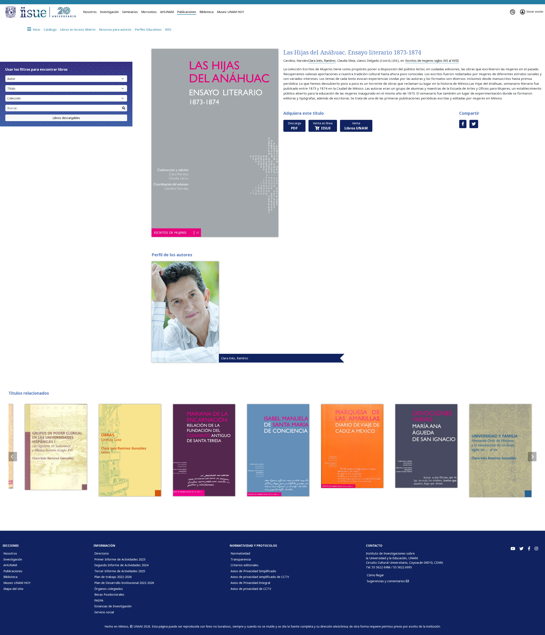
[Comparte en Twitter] (473, 124)
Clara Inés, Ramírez (322, 61)
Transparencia (241, 559)
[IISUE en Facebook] (529, 548)
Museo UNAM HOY (230, 12)
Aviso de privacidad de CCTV (251, 589)
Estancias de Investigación (113, 606)
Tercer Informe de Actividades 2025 (119, 571)
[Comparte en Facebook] (462, 124)
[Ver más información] (50, 447)
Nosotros (90, 12)
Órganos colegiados (108, 589)
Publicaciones (186, 12)
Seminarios (130, 12)
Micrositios (149, 12)
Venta (356, 125)
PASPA (98, 600)
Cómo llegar (375, 575)
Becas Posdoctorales (109, 594)
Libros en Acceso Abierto (78, 29)
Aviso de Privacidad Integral (250, 583)
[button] (532, 456)
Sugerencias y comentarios (386, 581)
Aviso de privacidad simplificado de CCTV (260, 577)
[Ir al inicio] (49, 12)
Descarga (294, 125)
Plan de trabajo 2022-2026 (113, 577)
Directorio (101, 553)
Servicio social (104, 612)
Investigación (109, 12)
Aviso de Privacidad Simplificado (253, 571)
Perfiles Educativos (148, 29)
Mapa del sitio (13, 589)
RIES (168, 29)
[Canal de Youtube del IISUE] (512, 548)
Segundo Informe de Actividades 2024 (121, 565)
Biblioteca (206, 12)
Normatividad (240, 553)
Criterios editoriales (244, 565)
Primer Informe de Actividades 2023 (119, 559)
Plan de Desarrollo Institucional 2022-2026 (124, 583)
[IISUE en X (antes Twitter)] (521, 548)
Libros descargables (66, 118)
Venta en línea (323, 125)
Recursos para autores (115, 29)
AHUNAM (167, 12)
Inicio (36, 29)
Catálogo (50, 29)
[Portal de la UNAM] (11, 12)
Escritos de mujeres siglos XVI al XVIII (432, 61)
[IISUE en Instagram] (536, 548)
